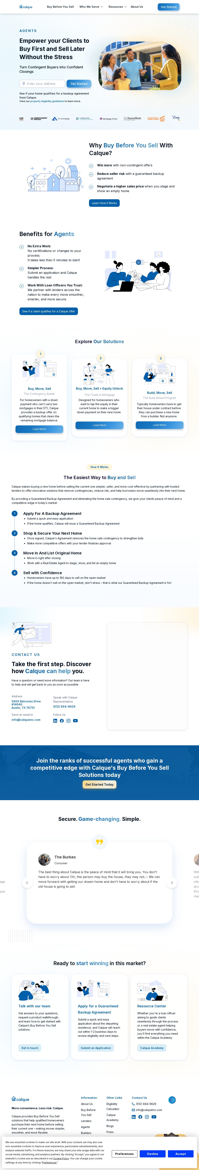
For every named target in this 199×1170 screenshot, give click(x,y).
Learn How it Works (104, 203)
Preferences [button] (49, 1162)
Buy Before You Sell (60, 6)
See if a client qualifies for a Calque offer (48, 311)
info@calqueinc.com (26, 719)
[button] (90, 6)
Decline (152, 1153)
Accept (180, 1153)
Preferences (124, 1153)
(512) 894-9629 (64, 706)
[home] (25, 7)
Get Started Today (99, 784)
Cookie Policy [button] (61, 1158)
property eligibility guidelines (47, 101)
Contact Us (139, 1097)
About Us (137, 6)
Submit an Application (96, 1048)
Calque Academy (152, 1048)
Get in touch (29, 1048)
